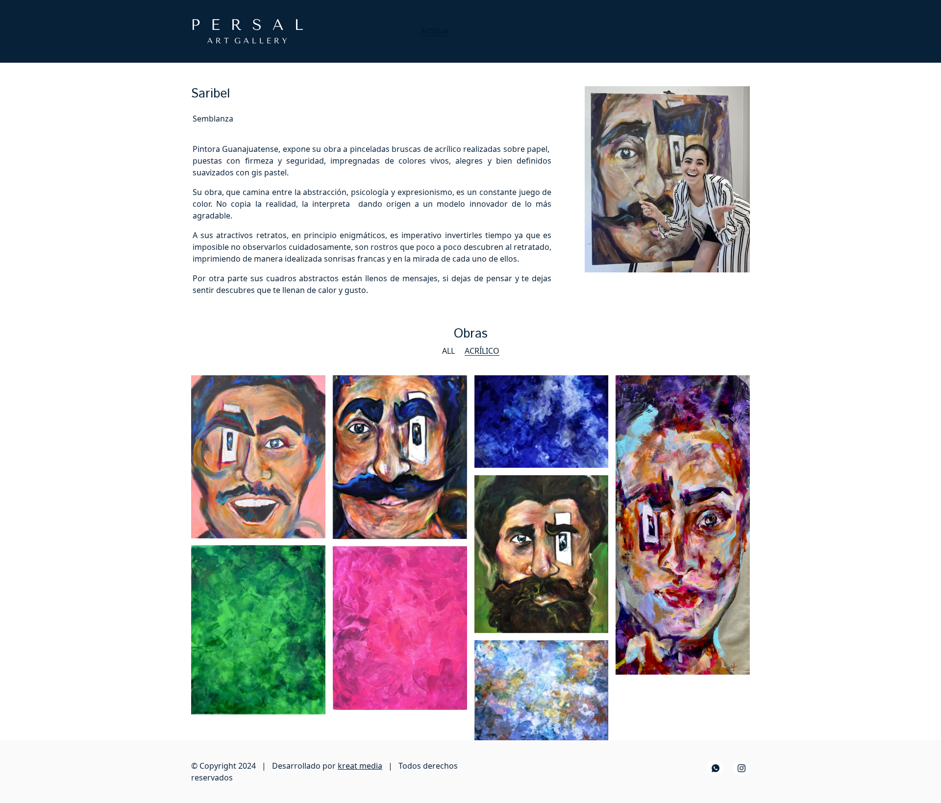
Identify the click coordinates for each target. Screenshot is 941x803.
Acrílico (482, 351)
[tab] (213, 118)
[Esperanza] (541, 421)
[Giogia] (400, 628)
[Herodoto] (541, 554)
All (448, 351)
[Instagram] (741, 768)
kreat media (360, 765)
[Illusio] (258, 456)
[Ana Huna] (541, 690)
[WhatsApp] (715, 768)
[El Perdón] (258, 629)
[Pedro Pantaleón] (400, 457)
